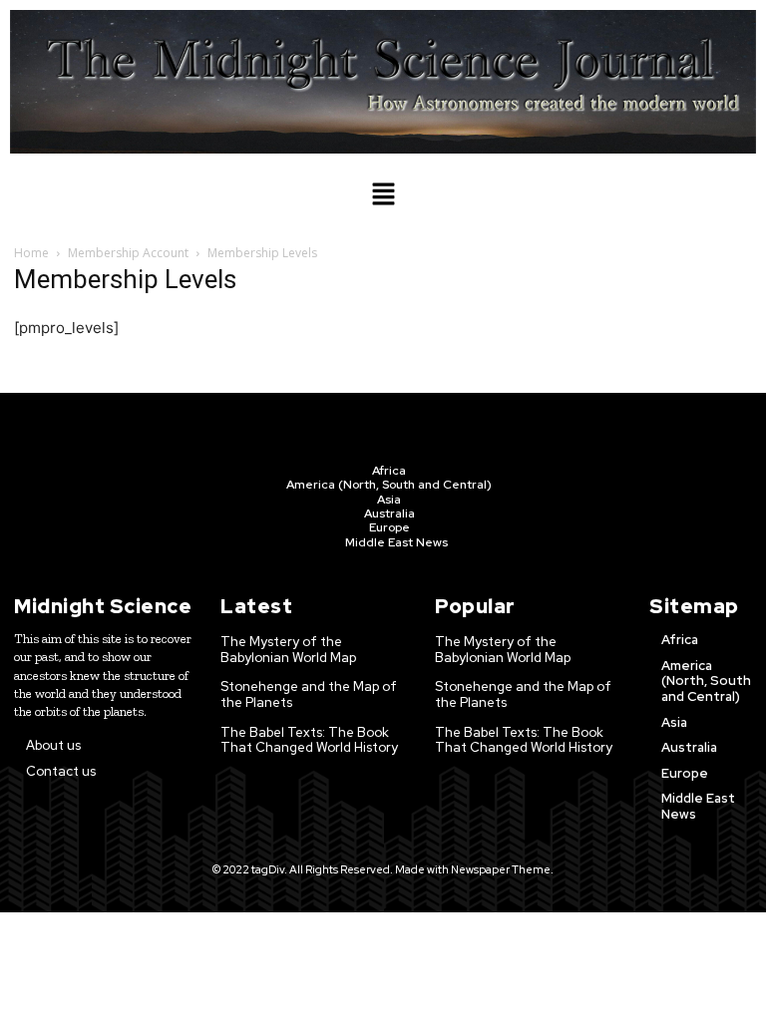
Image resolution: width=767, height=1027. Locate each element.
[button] (383, 194)
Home (31, 252)
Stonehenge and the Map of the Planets (308, 694)
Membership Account (128, 252)
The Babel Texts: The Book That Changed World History (309, 740)
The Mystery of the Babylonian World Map (288, 649)
